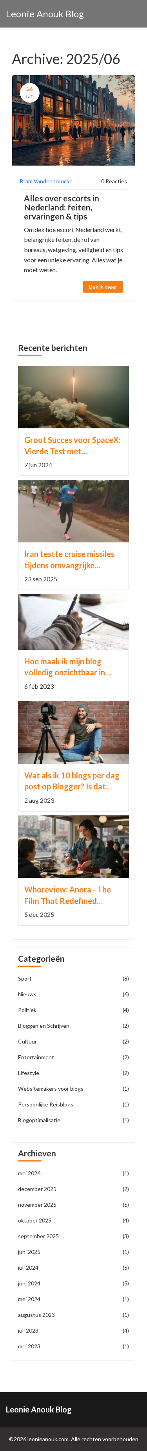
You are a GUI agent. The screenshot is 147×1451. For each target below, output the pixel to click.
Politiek (73, 1010)
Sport (73, 978)
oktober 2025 (73, 1220)
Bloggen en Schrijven (73, 1025)
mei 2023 (73, 1346)
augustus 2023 (73, 1314)
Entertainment (73, 1057)
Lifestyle (73, 1072)
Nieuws (73, 994)
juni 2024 (73, 1283)
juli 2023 (73, 1330)
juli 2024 (73, 1267)
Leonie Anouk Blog (45, 13)
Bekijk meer (103, 286)
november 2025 (73, 1204)
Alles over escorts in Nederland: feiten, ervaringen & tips (61, 207)
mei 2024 (73, 1299)
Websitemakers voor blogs (73, 1088)
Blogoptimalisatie (73, 1120)
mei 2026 (73, 1173)
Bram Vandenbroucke (46, 181)
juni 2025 (73, 1251)
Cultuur (73, 1041)
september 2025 (73, 1236)
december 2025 (73, 1189)
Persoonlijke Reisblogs (73, 1104)
